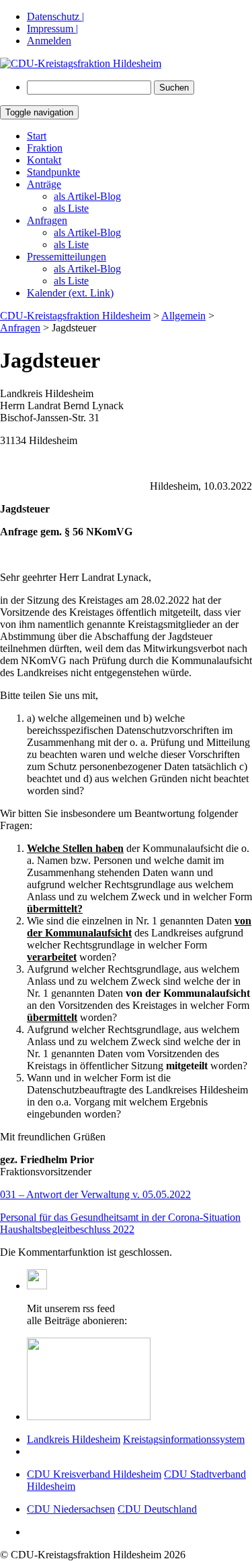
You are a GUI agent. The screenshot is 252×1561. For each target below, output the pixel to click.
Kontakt (44, 160)
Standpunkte (53, 172)
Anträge (44, 184)
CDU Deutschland (157, 1509)
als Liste (71, 208)
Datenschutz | (55, 16)
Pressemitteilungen (66, 256)
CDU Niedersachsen (71, 1509)
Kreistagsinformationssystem (184, 1439)
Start (36, 136)
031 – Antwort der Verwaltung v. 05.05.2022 (95, 1194)
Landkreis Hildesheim (73, 1439)
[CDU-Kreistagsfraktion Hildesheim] (80, 63)
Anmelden (49, 40)
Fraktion (44, 148)
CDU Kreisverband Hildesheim (94, 1474)
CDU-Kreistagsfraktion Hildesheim (75, 315)
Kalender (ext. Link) (70, 293)
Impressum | (52, 28)
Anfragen (47, 220)
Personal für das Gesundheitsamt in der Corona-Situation (120, 1217)
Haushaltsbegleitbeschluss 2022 (67, 1229)
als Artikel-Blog (87, 196)
